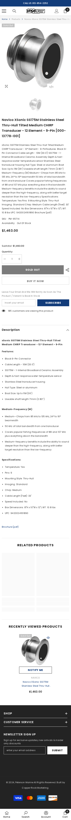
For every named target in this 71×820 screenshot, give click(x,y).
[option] (35, 57)
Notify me (35, 670)
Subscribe (53, 303)
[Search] (14, 11)
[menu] (4, 11)
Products (16, 19)
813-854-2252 (40, 3)
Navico (35, 677)
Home (4, 19)
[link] (18, 604)
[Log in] (57, 11)
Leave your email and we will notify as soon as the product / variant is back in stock (31, 293)
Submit (57, 750)
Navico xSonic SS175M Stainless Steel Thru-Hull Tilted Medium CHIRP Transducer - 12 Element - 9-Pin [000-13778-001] (35, 684)
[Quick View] (48, 637)
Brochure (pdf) (10, 526)
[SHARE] (66, 270)
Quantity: (7, 251)
